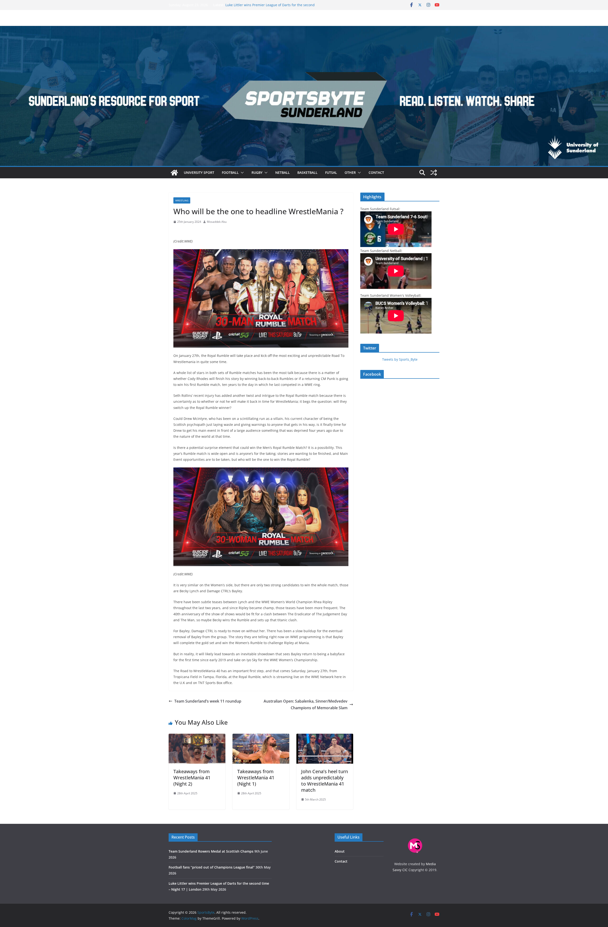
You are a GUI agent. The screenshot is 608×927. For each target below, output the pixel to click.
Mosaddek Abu (217, 222)
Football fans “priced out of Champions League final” (267, 5)
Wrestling (181, 200)
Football (230, 172)
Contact (376, 172)
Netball (282, 172)
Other (350, 172)
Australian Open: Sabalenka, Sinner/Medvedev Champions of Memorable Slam (305, 705)
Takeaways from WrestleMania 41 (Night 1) (255, 777)
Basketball (307, 172)
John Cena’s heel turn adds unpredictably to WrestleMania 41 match (324, 780)
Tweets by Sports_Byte (400, 359)
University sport (199, 172)
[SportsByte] (174, 172)
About (340, 851)
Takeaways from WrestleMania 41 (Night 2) (191, 777)
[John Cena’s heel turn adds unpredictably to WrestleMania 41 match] (324, 737)
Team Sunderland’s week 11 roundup (207, 701)
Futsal (331, 172)
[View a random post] (433, 172)
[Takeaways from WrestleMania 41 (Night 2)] (197, 737)
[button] (241, 172)
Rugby (257, 172)
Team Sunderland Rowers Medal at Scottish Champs (211, 851)
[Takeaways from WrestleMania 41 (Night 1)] (261, 737)
